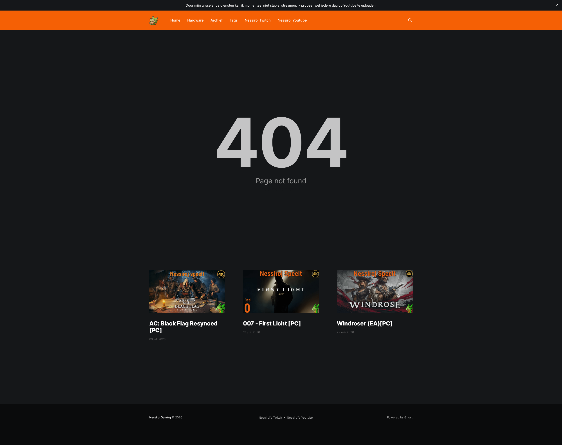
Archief (217, 20)
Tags (234, 20)
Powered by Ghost (400, 417)
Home (175, 20)
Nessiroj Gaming (160, 417)
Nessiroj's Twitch (270, 417)
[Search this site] (410, 20)
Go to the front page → (281, 189)
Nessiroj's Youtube (300, 417)
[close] (556, 5)
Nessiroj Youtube (292, 20)
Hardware (195, 20)
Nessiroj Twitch (258, 20)
